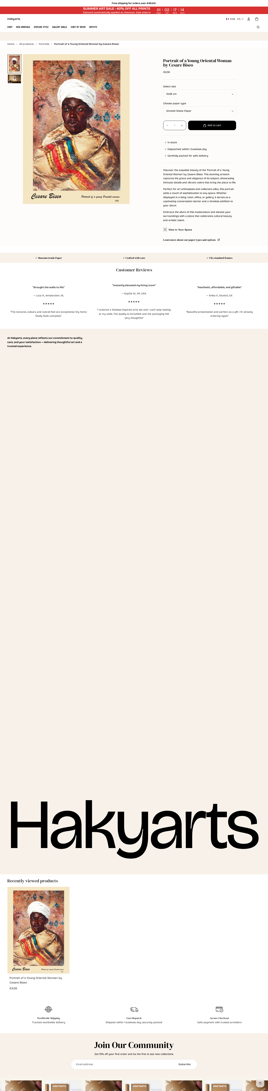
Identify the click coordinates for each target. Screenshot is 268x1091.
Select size (169, 86)
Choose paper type (174, 103)
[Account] (249, 19)
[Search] (258, 27)
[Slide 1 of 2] (14, 64)
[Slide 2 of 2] (14, 79)
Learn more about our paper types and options (190, 239)
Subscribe (184, 1064)
